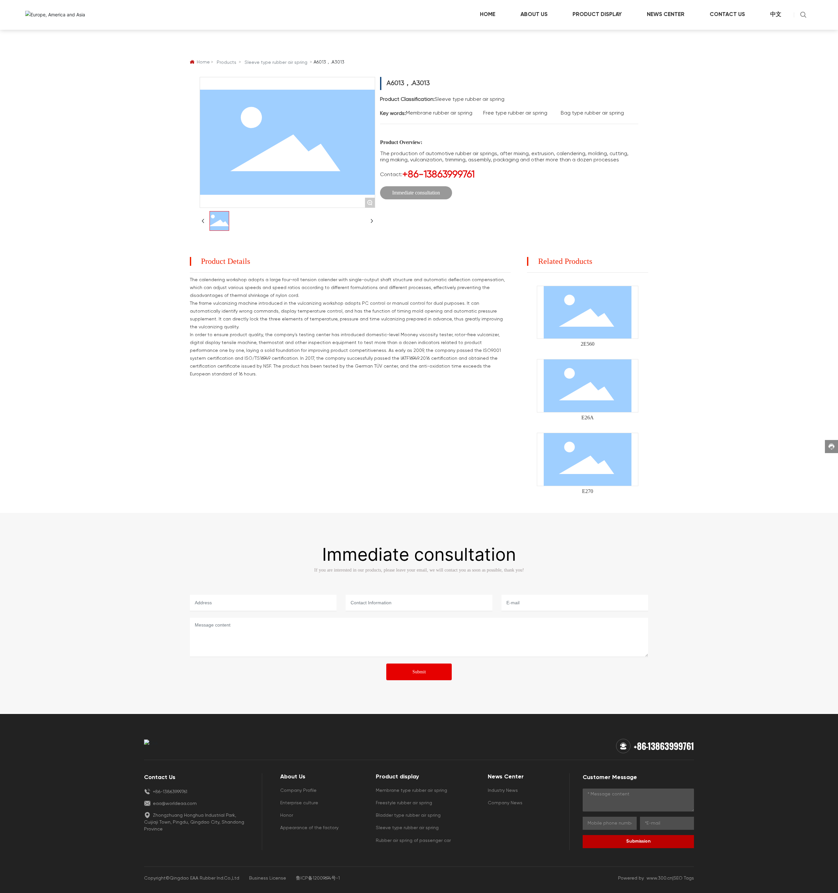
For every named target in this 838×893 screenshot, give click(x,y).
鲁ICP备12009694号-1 (318, 878)
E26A (587, 417)
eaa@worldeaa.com (174, 803)
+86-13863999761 (438, 175)
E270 (587, 491)
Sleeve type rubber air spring (276, 62)
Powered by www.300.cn (645, 878)
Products (226, 62)
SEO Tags (683, 878)
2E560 (587, 344)
